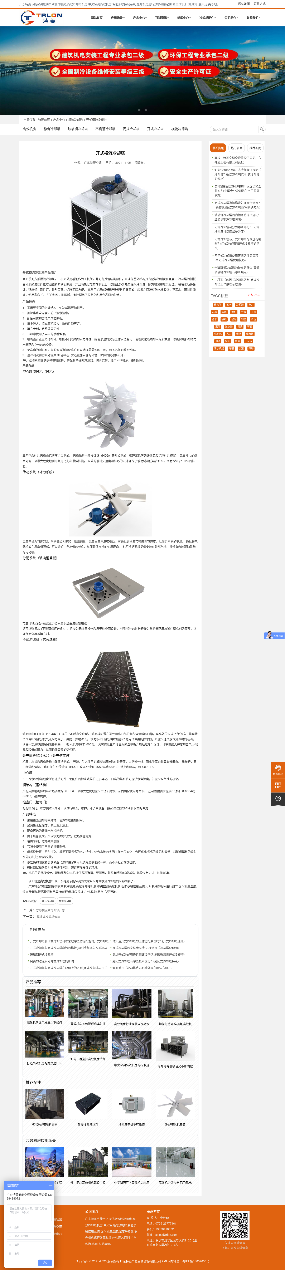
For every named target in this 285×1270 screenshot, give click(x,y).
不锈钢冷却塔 (105, 128)
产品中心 (139, 17)
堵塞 (231, 348)
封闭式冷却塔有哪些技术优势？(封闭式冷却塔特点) (145, 961)
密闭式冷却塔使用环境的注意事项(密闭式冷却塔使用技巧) (236, 257)
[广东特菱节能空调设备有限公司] (41, 22)
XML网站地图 (170, 1261)
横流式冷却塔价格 (48, 917)
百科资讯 (161, 17)
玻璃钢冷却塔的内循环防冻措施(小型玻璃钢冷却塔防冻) (236, 217)
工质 (253, 312)
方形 (214, 312)
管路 (239, 326)
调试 (217, 341)
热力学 (218, 304)
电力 (250, 304)
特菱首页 (44, 119)
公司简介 (230, 17)
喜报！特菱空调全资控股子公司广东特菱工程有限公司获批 (237, 160)
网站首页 (97, 17)
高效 (217, 326)
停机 (233, 312)
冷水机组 (219, 348)
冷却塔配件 (206, 17)
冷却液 (240, 304)
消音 (253, 319)
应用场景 (117, 17)
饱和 (227, 341)
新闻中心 (183, 17)
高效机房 (29, 128)
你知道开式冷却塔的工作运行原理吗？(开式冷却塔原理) (148, 941)
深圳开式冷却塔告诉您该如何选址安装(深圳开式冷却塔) (148, 954)
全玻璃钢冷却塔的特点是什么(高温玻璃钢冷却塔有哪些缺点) (236, 269)
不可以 (248, 341)
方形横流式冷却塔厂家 (50, 910)
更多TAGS (254, 295)
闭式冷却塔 (131, 128)
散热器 (229, 326)
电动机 (218, 334)
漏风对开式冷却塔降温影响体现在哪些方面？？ (143, 968)
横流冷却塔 (75, 119)
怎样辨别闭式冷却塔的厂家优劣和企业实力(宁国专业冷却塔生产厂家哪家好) (237, 190)
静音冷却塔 (52, 128)
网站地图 (244, 3)
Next (4, 71)
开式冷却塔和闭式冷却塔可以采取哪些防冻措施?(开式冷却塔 (69, 941)
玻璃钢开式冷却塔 (41, 954)
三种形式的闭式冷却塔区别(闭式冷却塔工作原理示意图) (236, 282)
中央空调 (56, 1226)
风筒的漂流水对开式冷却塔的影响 (52, 961)
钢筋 (243, 319)
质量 (237, 341)
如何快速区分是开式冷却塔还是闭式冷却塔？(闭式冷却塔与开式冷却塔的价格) (237, 174)
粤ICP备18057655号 (195, 1261)
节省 (249, 326)
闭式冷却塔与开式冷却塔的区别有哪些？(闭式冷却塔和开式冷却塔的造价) (237, 243)
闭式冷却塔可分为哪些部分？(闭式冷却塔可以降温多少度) (236, 229)
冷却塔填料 (31, 639)
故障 (233, 319)
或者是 (249, 334)
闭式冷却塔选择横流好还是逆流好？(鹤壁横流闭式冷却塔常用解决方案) (237, 205)
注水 (214, 319)
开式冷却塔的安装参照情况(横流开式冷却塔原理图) (145, 948)
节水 (224, 312)
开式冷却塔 (155, 128)
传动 (250, 348)
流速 (241, 348)
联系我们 (252, 17)
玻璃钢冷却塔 (78, 128)
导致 (243, 312)
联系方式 (260, 3)
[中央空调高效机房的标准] (142, 70)
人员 (228, 334)
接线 (224, 319)
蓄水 (228, 304)
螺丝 (238, 334)
